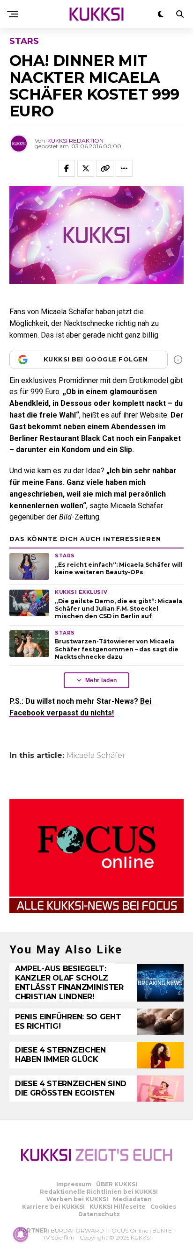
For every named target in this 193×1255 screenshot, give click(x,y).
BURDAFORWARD (77, 1230)
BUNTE (162, 1230)
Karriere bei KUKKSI (53, 1206)
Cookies (163, 1206)
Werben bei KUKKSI (77, 1199)
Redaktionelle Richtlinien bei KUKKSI (99, 1191)
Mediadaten (132, 1199)
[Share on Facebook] (66, 168)
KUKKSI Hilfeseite (117, 1206)
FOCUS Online (128, 1230)
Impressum (73, 1184)
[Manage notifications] (20, 1234)
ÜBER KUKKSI (116, 1184)
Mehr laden (101, 680)
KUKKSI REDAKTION (75, 140)
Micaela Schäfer (96, 755)
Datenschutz (99, 1214)
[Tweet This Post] (85, 168)
